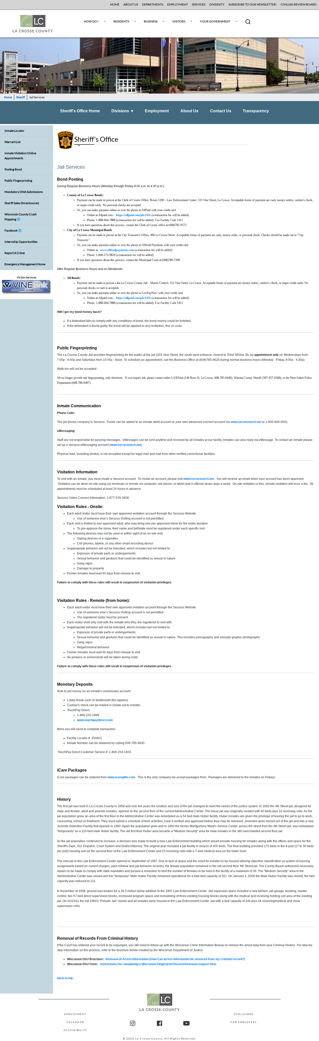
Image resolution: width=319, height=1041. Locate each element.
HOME (114, 4)
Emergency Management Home (24, 264)
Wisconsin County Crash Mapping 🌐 (20, 216)
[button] (248, 23)
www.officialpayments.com (117, 250)
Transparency (256, 111)
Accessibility (75, 1030)
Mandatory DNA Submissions (23, 192)
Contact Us (220, 111)
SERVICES (198, 4)
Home (8, 97)
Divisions (122, 111)
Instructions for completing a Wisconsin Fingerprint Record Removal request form (158, 964)
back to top (65, 978)
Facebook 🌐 (13, 230)
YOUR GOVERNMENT (215, 21)
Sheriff (20, 97)
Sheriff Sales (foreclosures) (21, 203)
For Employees (244, 1022)
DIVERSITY (217, 4)
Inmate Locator (14, 130)
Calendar (75, 1022)
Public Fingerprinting (18, 180)
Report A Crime (14, 253)
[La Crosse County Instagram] (133, 1024)
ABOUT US (130, 4)
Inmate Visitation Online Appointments (20, 155)
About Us (189, 111)
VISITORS (178, 21)
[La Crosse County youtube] (186, 1024)
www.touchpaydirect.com (95, 720)
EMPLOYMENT (177, 4)
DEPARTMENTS (152, 4)
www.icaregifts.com (121, 777)
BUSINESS (151, 21)
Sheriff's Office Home (80, 111)
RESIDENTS (121, 21)
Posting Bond (13, 169)
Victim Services (26, 277)
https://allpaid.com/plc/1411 (133, 215)
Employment (157, 111)
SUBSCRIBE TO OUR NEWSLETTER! (253, 4)
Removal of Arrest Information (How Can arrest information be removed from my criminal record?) (175, 959)
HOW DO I (91, 21)
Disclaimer (243, 1014)
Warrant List (12, 142)
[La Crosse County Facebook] (159, 1024)
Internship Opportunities (20, 242)
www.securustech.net (246, 422)
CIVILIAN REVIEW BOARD (299, 4)
